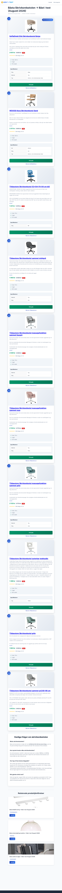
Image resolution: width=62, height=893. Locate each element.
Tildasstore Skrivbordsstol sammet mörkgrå (27, 258)
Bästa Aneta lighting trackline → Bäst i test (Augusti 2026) (25, 833)
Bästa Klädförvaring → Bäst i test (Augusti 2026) (22, 809)
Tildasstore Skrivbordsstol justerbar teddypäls (28, 559)
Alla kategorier (56, 2)
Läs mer (10, 49)
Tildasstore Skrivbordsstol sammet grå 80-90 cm (29, 691)
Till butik (31, 84)
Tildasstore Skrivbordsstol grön (22, 633)
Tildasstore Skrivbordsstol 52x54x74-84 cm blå (29, 187)
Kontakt (50, 2)
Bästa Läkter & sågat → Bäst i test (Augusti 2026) (22, 856)
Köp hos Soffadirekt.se (31, 88)
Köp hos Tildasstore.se (31, 235)
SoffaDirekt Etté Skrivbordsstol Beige (24, 36)
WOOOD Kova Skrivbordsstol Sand (23, 111)
